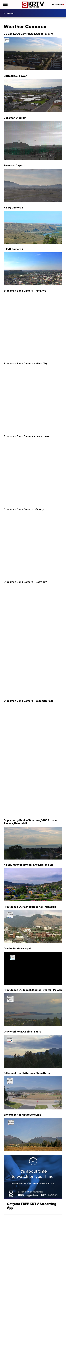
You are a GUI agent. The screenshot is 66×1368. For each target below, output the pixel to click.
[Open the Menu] (5, 4)
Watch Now (57, 5)
